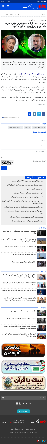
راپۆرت (43, 307)
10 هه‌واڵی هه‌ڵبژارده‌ (35, 177)
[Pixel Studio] (37, 441)
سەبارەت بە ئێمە (30, 429)
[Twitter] (26, 403)
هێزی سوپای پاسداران (15, 127)
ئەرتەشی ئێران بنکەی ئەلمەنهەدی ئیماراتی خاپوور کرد (27, 197)
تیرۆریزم (27, 127)
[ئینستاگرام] (29, 403)
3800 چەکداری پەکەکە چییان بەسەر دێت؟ (24, 262)
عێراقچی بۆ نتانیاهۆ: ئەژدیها (35, 189)
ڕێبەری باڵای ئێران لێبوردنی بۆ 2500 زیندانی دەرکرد (27, 181)
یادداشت (42, 228)
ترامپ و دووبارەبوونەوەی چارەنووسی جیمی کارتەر (21, 318)
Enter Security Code (39, 161)
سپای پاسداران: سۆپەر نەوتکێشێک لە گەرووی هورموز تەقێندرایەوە (23, 207)
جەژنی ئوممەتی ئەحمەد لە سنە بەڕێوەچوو (23, 311)
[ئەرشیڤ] (17, 403)
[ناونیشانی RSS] (20, 403)
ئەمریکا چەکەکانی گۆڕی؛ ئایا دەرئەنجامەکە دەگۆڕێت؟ (20, 246)
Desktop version (23, 411)
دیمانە (43, 271)
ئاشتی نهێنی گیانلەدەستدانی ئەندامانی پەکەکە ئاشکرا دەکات (25, 185)
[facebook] (23, 403)
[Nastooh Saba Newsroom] (43, 441)
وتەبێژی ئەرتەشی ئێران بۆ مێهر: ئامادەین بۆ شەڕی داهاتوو (19, 290)
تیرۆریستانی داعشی (39, 127)
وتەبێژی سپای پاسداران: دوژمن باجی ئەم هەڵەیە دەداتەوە (26, 217)
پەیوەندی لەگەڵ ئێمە (17, 429)
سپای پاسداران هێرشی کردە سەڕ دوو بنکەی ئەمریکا (27, 221)
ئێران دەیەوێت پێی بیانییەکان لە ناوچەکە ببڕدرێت (28, 193)
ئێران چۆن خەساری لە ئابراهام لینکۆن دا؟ (24, 254)
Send (4, 168)
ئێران (43, 14)
